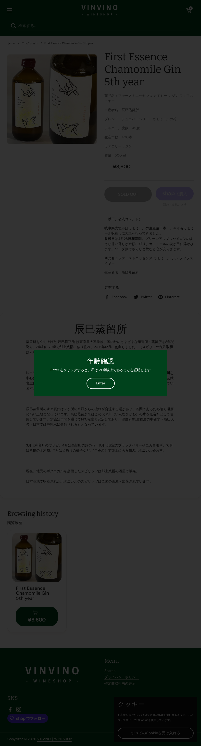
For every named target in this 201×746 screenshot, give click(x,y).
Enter (100, 383)
